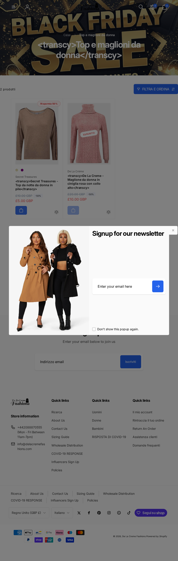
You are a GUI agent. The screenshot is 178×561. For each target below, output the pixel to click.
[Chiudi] (173, 230)
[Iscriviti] (157, 286)
